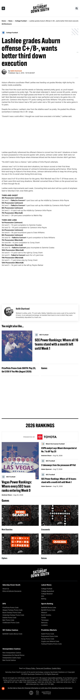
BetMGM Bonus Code (48, 607)
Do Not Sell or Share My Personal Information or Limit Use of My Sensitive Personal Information (40, 688)
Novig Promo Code (47, 639)
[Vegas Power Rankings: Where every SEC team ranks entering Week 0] (20, 460)
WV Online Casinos (10, 630)
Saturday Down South (11, 585)
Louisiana (44, 625)
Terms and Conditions (43, 668)
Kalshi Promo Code (47, 634)
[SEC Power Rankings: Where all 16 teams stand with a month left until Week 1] (17, 346)
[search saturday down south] (76, 8)
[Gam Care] (37, 693)
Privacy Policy (30, 668)
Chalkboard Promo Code (10, 622)
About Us (5, 589)
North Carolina (46, 615)
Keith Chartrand (16, 71)
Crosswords (45, 529)
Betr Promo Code (8, 620)
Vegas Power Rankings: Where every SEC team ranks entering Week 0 (17, 486)
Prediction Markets (49, 630)
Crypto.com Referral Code (50, 641)
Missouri (44, 612)
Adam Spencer (46, 469)
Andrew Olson (7, 495)
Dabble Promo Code (9, 617)
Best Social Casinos (9, 660)
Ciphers (4, 558)
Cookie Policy (56, 668)
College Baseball (46, 594)
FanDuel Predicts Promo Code (51, 644)
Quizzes (44, 558)
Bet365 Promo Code (48, 610)
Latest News (46, 585)
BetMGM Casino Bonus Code (12, 634)
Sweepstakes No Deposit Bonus (13, 655)
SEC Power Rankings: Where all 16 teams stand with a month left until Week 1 (56, 344)
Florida (43, 617)
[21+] (31, 693)
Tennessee (45, 620)
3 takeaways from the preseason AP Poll (58, 465)
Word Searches (7, 529)
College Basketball (47, 591)
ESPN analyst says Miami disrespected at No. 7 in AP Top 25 (59, 449)
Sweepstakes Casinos (11, 649)
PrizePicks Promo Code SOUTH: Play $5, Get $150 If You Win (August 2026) (19, 370)
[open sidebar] (3, 8)
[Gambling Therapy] (46, 693)
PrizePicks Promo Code (10, 607)
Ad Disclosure (7, 24)
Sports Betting (47, 604)
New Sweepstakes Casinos (11, 652)
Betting (43, 599)
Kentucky (44, 622)
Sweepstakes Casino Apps (11, 658)
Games (44, 368)
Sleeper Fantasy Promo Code (12, 610)
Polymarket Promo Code (49, 636)
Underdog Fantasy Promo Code (13, 615)
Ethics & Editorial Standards (11, 591)
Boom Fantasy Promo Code (11, 612)
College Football (46, 589)
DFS (42, 596)
